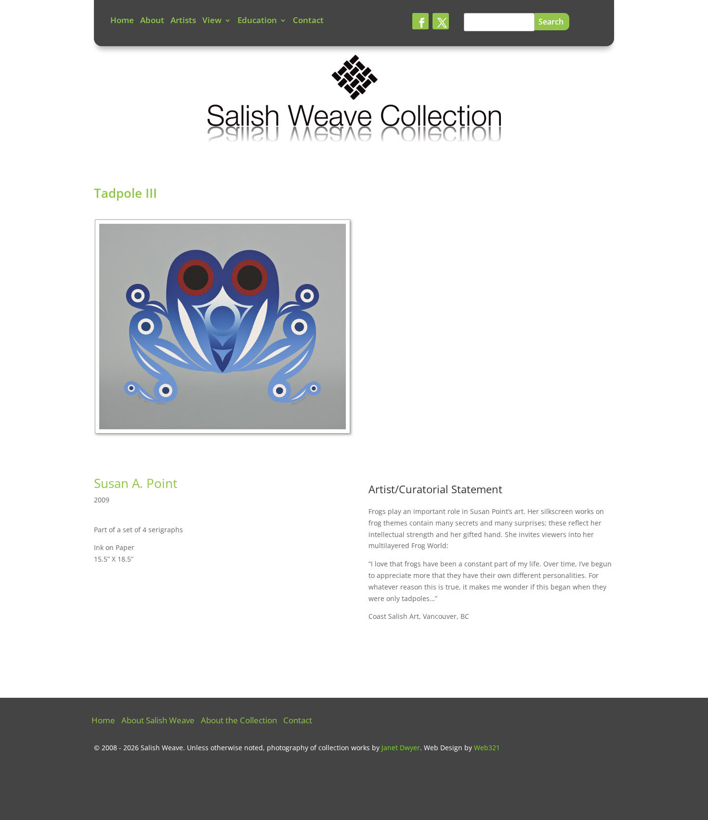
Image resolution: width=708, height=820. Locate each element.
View (212, 21)
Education (257, 21)
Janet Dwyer (400, 747)
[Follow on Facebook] (420, 21)
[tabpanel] (224, 329)
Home (122, 21)
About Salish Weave (158, 721)
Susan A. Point (135, 483)
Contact (308, 21)
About (152, 21)
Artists (183, 21)
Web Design (443, 747)
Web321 (487, 747)
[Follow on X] (441, 21)
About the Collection (239, 721)
